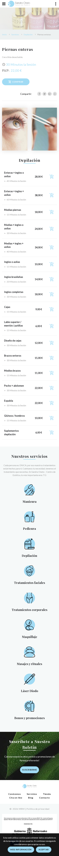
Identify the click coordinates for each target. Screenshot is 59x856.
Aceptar (44, 849)
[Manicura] (29, 489)
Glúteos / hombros (14, 415)
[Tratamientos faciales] (29, 570)
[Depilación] (29, 543)
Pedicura (29, 528)
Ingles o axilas (12, 261)
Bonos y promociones (29, 718)
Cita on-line (15, 797)
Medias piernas (12, 209)
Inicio (4, 34)
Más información (21, 849)
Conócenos (14, 794)
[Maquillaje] (29, 624)
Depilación (28, 34)
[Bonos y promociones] (29, 705)
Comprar (17, 82)
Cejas (7, 306)
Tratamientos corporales (29, 610)
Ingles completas (13, 291)
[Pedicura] (29, 516)
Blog (30, 797)
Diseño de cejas (12, 340)
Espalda (8, 400)
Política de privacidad (37, 809)
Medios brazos (12, 370)
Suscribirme (29, 770)
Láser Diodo (29, 691)
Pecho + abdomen (14, 385)
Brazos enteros (12, 355)
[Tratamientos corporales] (29, 597)
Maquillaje (29, 637)
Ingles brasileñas (13, 276)
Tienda (47, 794)
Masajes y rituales (29, 664)
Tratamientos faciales (29, 583)
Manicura (29, 501)
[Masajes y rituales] (29, 651)
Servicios (15, 34)
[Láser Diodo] (29, 678)
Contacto (44, 797)
